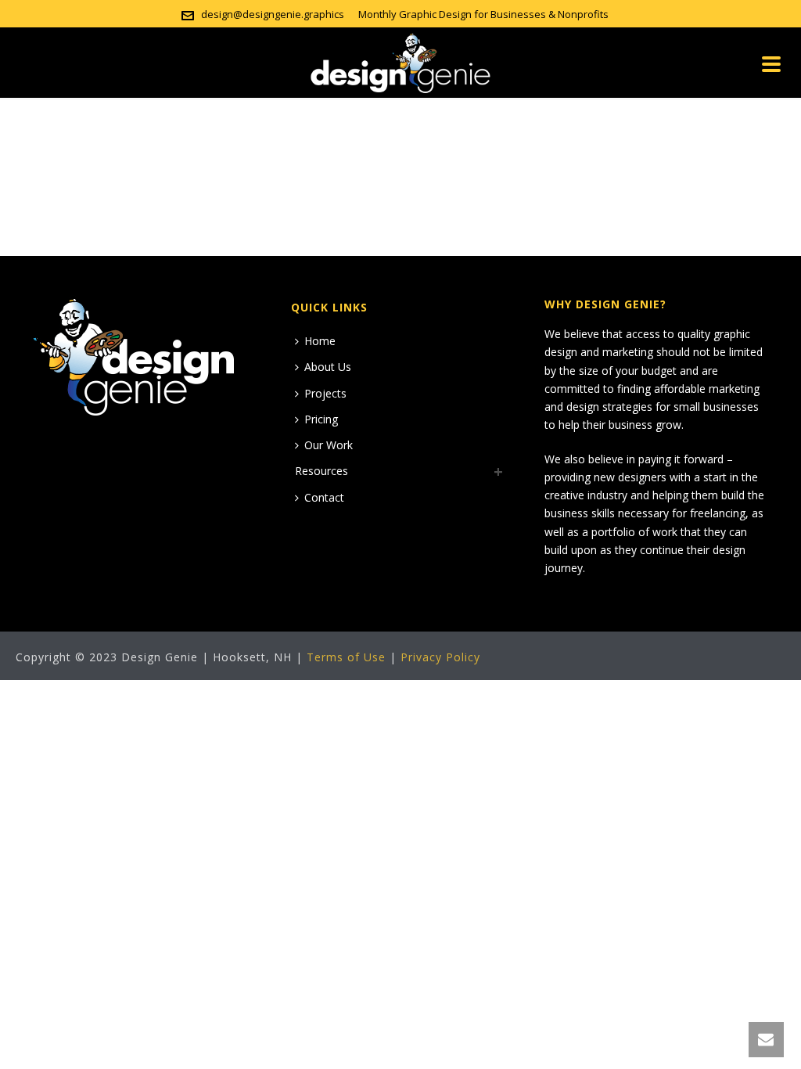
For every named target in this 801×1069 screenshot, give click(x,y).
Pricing (321, 419)
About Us (327, 366)
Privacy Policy (440, 657)
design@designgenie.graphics (272, 14)
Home (320, 340)
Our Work (328, 444)
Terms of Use (346, 657)
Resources (321, 470)
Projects (325, 393)
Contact (324, 497)
